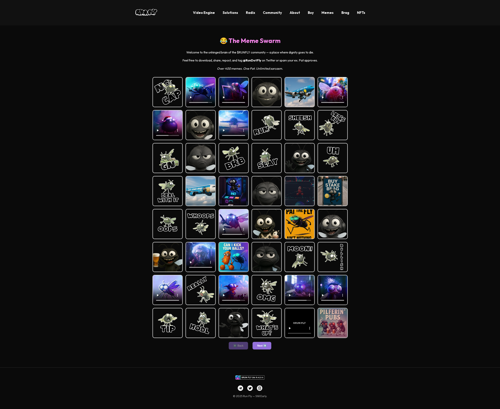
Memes (327, 12)
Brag (345, 12)
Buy (311, 12)
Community (272, 12)
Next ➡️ (262, 345)
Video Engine (204, 12)
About (295, 12)
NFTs (361, 12)
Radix (250, 12)
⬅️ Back (238, 345)
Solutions (230, 12)
